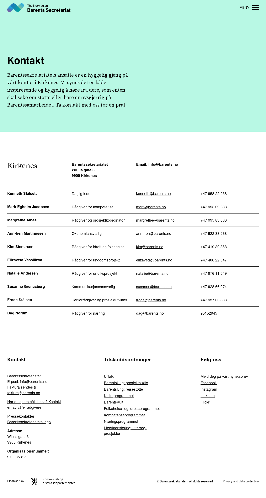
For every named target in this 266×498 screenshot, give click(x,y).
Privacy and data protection (241, 481)
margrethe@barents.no (155, 220)
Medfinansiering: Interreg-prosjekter (125, 430)
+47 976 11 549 (214, 273)
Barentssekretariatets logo (29, 421)
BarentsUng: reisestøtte (123, 389)
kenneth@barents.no (153, 193)
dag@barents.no (150, 313)
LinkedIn (208, 395)
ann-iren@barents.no (153, 233)
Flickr (205, 402)
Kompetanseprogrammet (124, 414)
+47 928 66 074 (214, 286)
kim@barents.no (149, 246)
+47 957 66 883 (214, 299)
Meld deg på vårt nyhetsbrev (224, 376)
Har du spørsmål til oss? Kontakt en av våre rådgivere (34, 404)
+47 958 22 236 (214, 193)
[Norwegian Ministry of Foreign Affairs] (53, 481)
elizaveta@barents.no (154, 259)
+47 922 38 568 (214, 233)
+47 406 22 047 (214, 259)
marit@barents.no (151, 206)
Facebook (209, 382)
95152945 (209, 313)
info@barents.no (163, 164)
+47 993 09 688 (214, 206)
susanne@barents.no (154, 286)
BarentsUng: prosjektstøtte (126, 382)
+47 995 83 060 (214, 220)
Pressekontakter (20, 416)
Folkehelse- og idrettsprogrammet (132, 408)
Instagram (209, 389)
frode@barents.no (151, 299)
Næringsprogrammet (121, 421)
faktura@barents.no (23, 392)
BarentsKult (113, 402)
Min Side (233, 7)
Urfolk (109, 376)
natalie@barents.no (152, 273)
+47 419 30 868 (214, 246)
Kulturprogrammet (119, 395)
